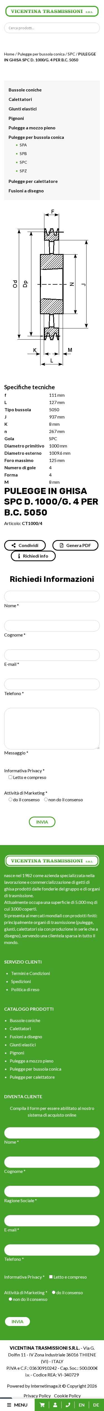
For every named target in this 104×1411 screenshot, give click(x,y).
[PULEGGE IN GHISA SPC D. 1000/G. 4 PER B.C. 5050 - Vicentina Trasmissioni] (52, 10)
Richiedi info (35, 555)
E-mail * (11, 664)
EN (82, 1404)
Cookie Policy (67, 1395)
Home (9, 54)
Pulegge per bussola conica (41, 54)
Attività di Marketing (24, 792)
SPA (23, 144)
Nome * (11, 605)
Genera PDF (78, 545)
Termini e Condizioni (30, 973)
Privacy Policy (37, 1395)
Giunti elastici (23, 108)
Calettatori (20, 99)
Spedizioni (21, 981)
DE (96, 1404)
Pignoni (16, 118)
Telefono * (14, 693)
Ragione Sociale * (20, 1200)
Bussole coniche (25, 89)
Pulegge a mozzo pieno (32, 127)
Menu (20, 1404)
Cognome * (15, 634)
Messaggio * (16, 752)
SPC (71, 54)
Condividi (28, 545)
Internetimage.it (46, 1385)
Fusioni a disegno (26, 190)
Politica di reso (25, 989)
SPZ (23, 170)
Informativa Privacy (23, 770)
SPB (23, 153)
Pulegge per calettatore (33, 181)
